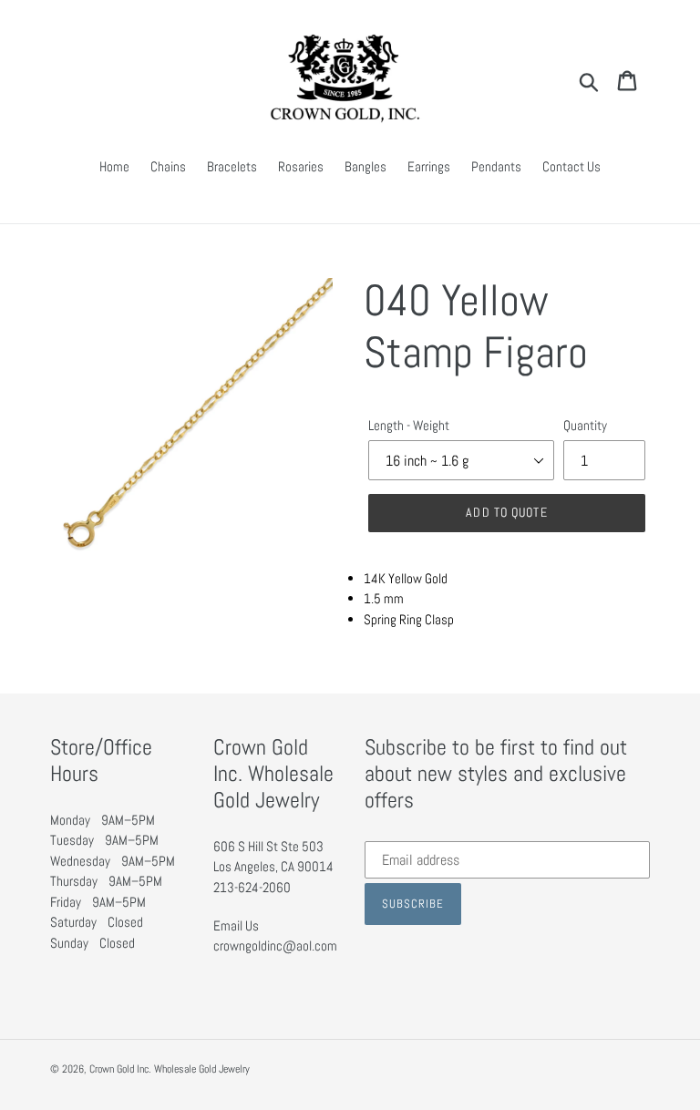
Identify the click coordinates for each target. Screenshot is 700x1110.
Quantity (585, 425)
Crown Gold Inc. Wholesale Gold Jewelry (169, 1069)
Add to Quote (506, 512)
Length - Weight (408, 425)
